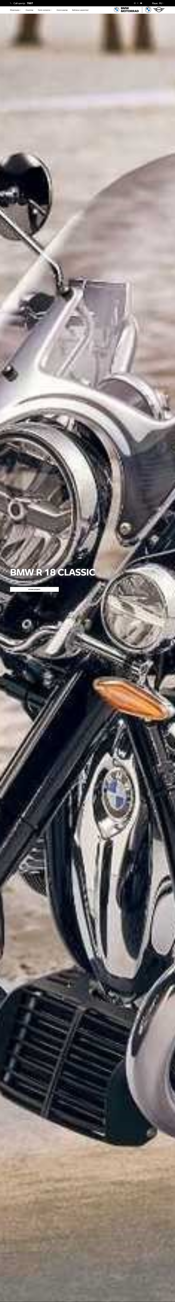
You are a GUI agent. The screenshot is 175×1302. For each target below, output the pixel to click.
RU (160, 3)
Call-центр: (23, 3)
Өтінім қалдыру (34, 589)
